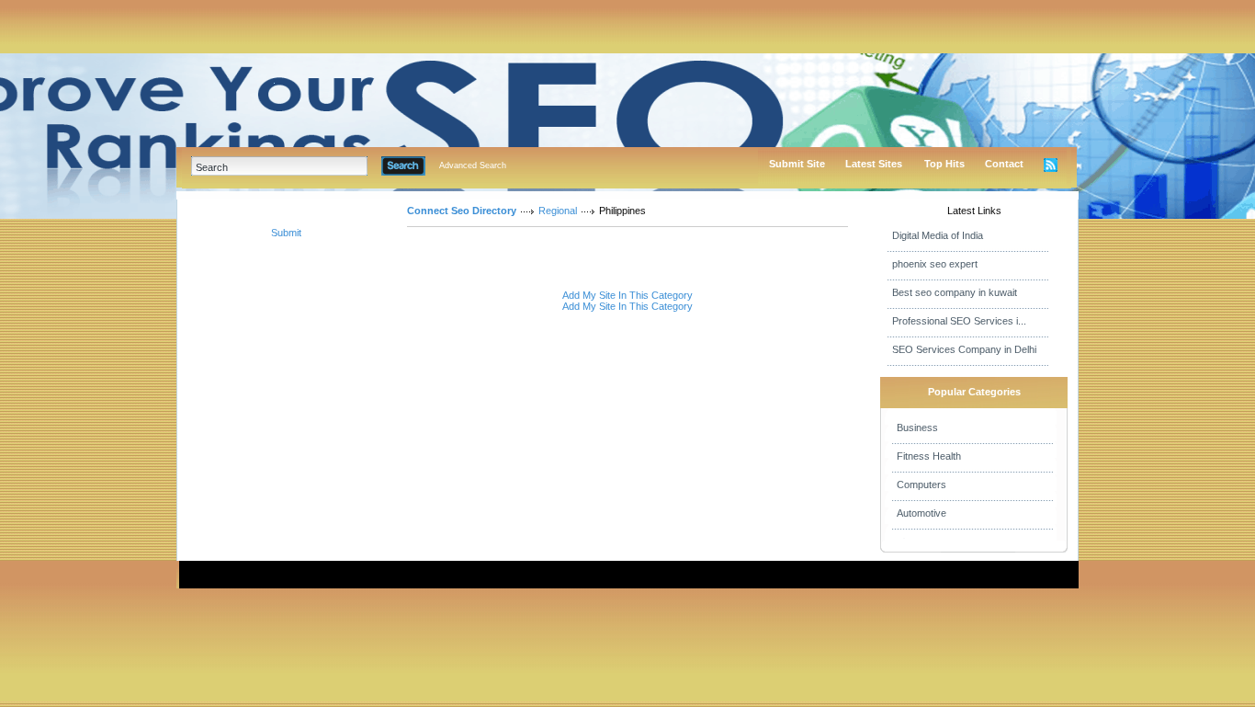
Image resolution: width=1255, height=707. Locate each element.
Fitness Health (929, 456)
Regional (557, 210)
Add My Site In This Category (627, 295)
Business (917, 427)
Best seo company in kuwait (954, 292)
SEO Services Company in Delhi (964, 349)
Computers (921, 484)
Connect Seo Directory (461, 210)
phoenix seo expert (935, 263)
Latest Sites (873, 163)
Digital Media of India (937, 235)
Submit (286, 232)
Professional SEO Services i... (959, 320)
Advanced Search (472, 165)
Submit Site (797, 163)
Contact (1004, 163)
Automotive (921, 513)
